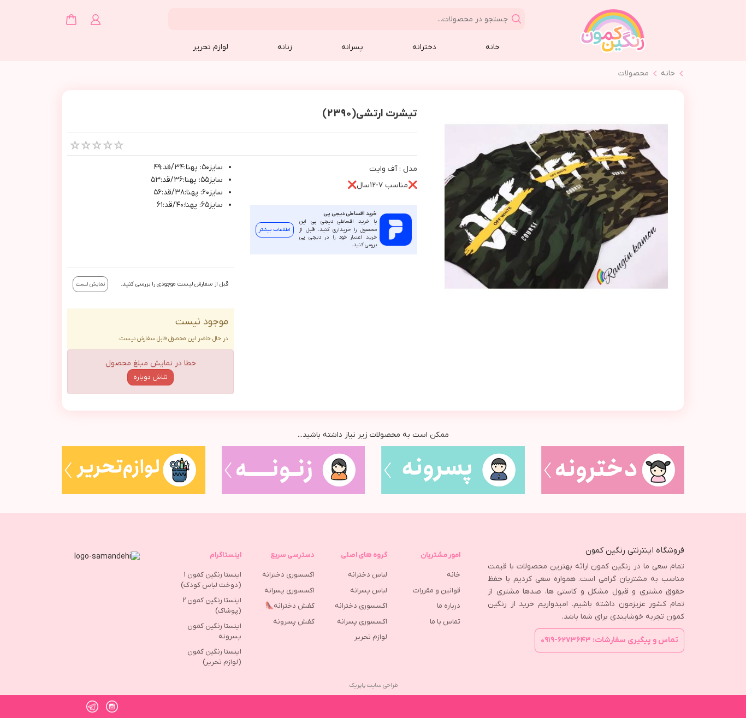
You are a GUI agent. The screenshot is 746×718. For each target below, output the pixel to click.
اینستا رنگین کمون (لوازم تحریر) (214, 657)
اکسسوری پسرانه (362, 621)
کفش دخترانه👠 (290, 605)
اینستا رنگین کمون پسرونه (214, 631)
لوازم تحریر (210, 47)
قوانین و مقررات (436, 590)
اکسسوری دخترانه (361, 605)
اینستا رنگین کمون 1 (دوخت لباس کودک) (211, 580)
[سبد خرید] (71, 19)
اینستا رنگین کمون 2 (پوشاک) (212, 605)
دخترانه (424, 47)
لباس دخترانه (367, 574)
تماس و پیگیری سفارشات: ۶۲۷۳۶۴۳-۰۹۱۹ (609, 640)
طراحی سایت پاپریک (373, 685)
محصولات (633, 73)
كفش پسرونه (294, 621)
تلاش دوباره (150, 377)
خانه (493, 47)
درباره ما (448, 605)
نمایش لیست (90, 284)
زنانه (284, 47)
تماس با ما (445, 621)
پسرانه (352, 47)
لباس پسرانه (368, 590)
